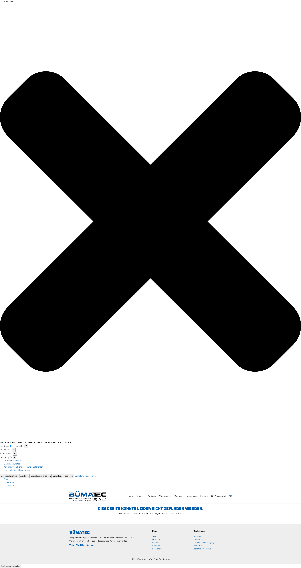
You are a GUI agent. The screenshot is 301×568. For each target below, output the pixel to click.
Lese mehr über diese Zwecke (17, 470)
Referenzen (157, 549)
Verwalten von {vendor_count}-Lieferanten (23, 467)
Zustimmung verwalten (10, 566)
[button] (150, 222)
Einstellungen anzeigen (41, 476)
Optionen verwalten (13, 461)
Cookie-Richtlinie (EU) (204, 543)
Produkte (156, 540)
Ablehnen (24, 476)
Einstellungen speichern (63, 476)
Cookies (7, 479)
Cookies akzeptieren (9, 476)
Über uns (156, 546)
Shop (154, 537)
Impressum (9, 486)
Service (155, 543)
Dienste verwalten (12, 464)
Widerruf (198, 546)
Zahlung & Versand (202, 549)
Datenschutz (9, 483)
